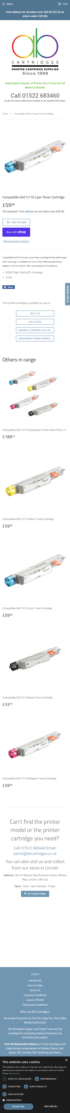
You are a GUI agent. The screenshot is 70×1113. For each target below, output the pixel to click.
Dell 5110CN (35, 322)
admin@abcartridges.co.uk (35, 853)
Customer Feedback (35, 995)
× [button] (66, 1060)
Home (5, 114)
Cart (65, 4)
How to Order (35, 985)
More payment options (16, 241)
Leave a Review (35, 999)
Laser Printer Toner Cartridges (35, 338)
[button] (35, 1100)
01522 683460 (40, 95)
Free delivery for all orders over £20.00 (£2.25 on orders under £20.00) (35, 14)
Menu (10, 4)
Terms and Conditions (35, 1004)
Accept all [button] (18, 1106)
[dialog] (35, 1084)
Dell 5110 (35, 313)
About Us (35, 990)
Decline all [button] (51, 1106)
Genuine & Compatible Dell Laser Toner (36, 330)
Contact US (35, 980)
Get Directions (36, 893)
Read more (14, 1073)
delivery (29, 211)
